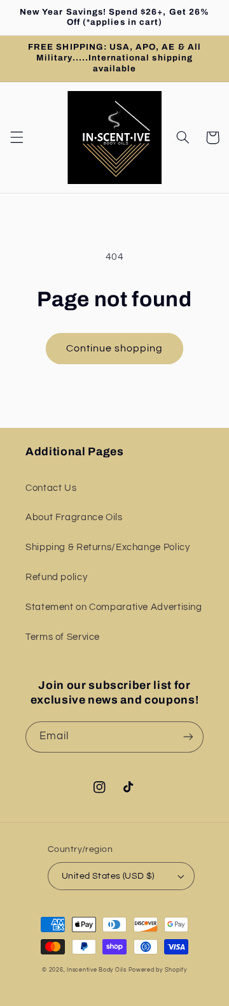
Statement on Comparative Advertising (113, 607)
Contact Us (50, 488)
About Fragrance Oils (74, 517)
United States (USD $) (108, 876)
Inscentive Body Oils (97, 970)
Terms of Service (62, 637)
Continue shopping (114, 348)
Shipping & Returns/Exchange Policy (107, 547)
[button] (16, 137)
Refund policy (56, 577)
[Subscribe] (188, 737)
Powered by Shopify (157, 970)
